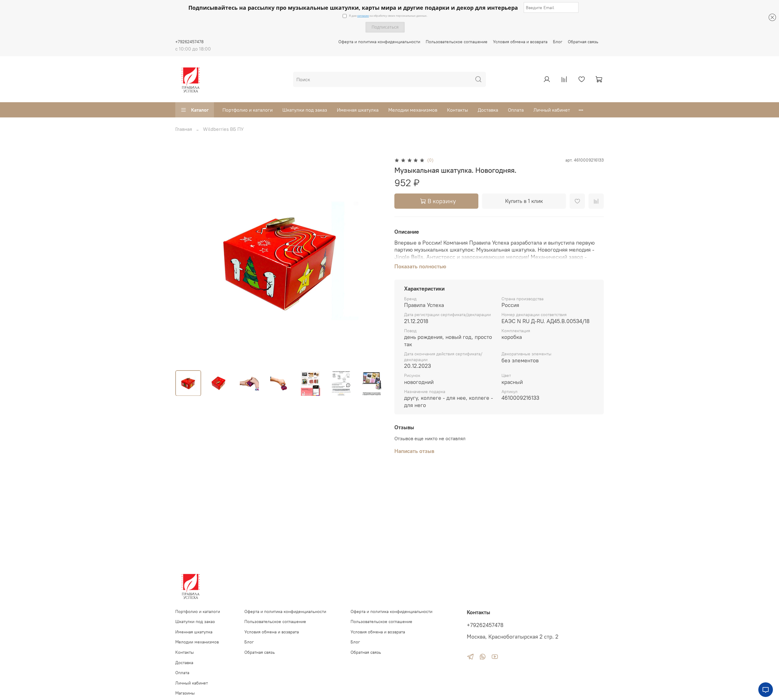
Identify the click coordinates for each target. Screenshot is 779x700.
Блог (557, 41)
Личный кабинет (551, 110)
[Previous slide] (185, 260)
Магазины (185, 693)
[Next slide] (375, 260)
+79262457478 (189, 41)
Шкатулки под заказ (304, 110)
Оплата (516, 110)
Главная (183, 129)
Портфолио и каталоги (247, 110)
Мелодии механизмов (412, 110)
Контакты (457, 110)
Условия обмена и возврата (520, 41)
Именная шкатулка (358, 110)
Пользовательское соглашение (456, 41)
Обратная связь (583, 41)
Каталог (200, 110)
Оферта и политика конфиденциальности (379, 41)
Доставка (488, 110)
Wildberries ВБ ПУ (223, 129)
